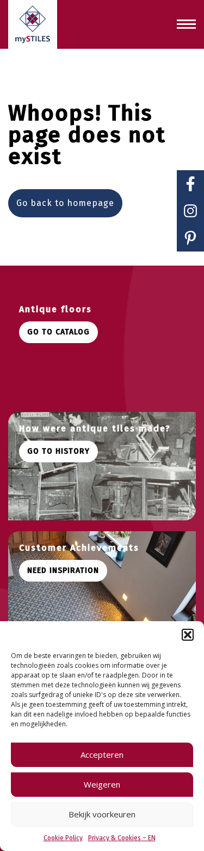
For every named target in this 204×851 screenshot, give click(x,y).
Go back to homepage (65, 203)
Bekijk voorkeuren (102, 814)
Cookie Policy (63, 838)
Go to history (58, 451)
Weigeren (102, 784)
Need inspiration (63, 570)
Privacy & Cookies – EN (122, 838)
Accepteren (102, 754)
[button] (187, 634)
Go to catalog (58, 332)
